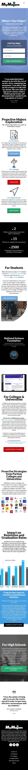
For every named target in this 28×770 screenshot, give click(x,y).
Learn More (14, 182)
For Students (14, 141)
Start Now (14, 153)
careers (6, 277)
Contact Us (14, 751)
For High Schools (14, 198)
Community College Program (15, 443)
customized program (9, 419)
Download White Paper (14, 625)
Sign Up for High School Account (14, 669)
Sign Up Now (13, 210)
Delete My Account (14, 760)
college (15, 277)
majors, (22, 275)
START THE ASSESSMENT (14, 61)
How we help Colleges (14, 449)
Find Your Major (9, 298)
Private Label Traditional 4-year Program (15, 442)
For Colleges (14, 169)
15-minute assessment (15, 273)
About (14, 763)
